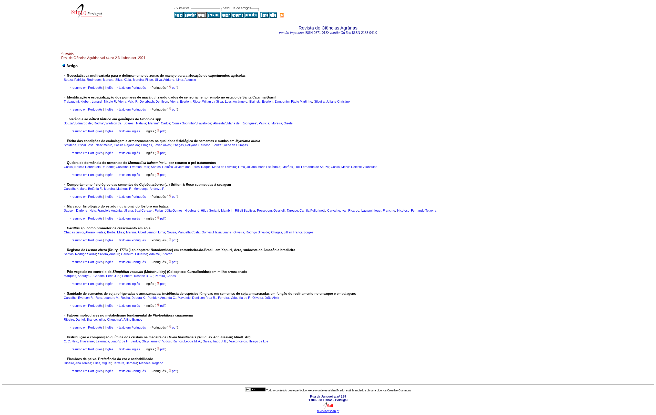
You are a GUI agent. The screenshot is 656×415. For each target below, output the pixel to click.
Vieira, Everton (180, 101)
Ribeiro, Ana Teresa (77, 363)
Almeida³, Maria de (226, 123)
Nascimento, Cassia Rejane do (117, 145)
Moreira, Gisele (282, 123)
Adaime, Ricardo (160, 254)
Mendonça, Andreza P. (149, 189)
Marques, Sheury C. (77, 276)
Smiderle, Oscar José (79, 145)
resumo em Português (87, 88)
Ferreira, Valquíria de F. (234, 298)
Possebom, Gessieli (271, 210)
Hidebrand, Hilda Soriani (201, 210)
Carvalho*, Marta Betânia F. (83, 189)
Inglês (108, 88)
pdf (174, 88)
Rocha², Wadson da (107, 123)
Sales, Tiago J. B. (215, 341)
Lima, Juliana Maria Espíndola (259, 167)
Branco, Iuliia (96, 319)
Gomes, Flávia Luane (216, 232)
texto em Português (132, 88)
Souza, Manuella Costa (183, 232)
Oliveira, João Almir (265, 298)
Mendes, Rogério (151, 363)
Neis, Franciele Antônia (105, 210)
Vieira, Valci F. (128, 101)
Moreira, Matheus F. (117, 189)
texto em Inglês (129, 131)
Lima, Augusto (186, 80)
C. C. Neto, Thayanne (79, 341)
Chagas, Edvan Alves (156, 145)
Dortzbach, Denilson (154, 101)
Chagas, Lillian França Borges (292, 232)
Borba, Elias (115, 232)
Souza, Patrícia (74, 80)
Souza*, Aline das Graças (230, 145)
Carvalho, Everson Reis (132, 167)
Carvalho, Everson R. (79, 298)
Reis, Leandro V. (107, 298)
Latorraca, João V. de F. (112, 341)
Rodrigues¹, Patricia (255, 123)
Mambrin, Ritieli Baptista (238, 210)
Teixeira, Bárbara (125, 363)
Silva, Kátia (123, 80)
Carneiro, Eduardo (134, 254)
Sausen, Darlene (75, 210)
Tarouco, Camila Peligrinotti (306, 210)
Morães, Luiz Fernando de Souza (305, 167)
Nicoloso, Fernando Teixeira (416, 210)
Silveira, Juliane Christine (332, 101)
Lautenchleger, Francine (378, 210)
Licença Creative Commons (394, 390)
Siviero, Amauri (108, 254)
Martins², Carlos (159, 123)
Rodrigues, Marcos (100, 80)
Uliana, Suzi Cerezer (138, 210)
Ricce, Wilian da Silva (208, 101)
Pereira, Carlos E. (167, 276)
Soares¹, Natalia (135, 123)
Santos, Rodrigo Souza (80, 254)
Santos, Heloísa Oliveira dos (170, 167)
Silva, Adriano (164, 80)
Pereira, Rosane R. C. (137, 276)
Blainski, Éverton (261, 101)
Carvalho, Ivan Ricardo (343, 210)
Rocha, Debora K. (133, 298)
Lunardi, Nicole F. (104, 101)
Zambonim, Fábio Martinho (293, 101)
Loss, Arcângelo (236, 101)
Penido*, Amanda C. (162, 298)
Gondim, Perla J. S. (107, 276)
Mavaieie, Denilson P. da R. (197, 298)
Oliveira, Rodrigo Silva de (251, 232)
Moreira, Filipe (143, 80)
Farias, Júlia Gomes (168, 210)
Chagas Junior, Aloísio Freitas (84, 232)
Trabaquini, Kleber (77, 101)
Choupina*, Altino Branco (124, 319)
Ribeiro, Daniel (74, 319)
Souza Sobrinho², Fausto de (191, 123)
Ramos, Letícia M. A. (187, 341)
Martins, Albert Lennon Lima (145, 232)
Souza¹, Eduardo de (78, 123)
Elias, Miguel (102, 363)
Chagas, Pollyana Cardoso (191, 145)
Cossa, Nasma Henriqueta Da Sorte (89, 167)
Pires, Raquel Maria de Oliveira (214, 167)
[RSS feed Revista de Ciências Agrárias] (282, 15)
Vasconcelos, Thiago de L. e (248, 341)
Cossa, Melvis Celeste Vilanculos (354, 167)
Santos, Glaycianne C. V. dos (150, 341)
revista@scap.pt (328, 411)
